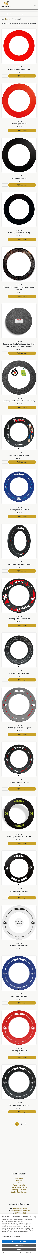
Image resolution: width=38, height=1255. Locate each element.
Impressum (19, 1178)
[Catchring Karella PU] (19, 100)
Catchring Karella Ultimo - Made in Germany (19, 401)
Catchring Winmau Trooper (19, 455)
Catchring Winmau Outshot (19, 673)
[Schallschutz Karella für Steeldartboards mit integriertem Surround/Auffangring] (19, 320)
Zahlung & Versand (19, 1190)
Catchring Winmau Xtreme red (19, 619)
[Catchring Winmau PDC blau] (19, 486)
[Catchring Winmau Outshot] (19, 650)
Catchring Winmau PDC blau (19, 510)
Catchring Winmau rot (19, 1051)
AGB (19, 1183)
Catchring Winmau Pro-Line (19, 782)
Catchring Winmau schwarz (19, 1105)
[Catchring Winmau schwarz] (19, 1082)
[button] (28, 13)
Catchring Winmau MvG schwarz (19, 837)
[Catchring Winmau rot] (19, 1027)
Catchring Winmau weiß (19, 946)
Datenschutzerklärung (19, 1187)
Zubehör (8, 19)
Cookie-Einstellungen (19, 1192)
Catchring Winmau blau (19, 996)
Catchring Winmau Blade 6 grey (19, 728)
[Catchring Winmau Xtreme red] (19, 595)
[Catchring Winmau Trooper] (19, 432)
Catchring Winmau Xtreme (19, 891)
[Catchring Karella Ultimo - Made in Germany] (19, 377)
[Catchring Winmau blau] (19, 973)
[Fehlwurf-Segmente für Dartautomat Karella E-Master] (19, 264)
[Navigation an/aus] (35, 5)
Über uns (19, 1180)
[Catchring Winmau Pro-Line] (19, 759)
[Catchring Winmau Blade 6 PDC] (19, 541)
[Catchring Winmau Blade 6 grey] (19, 704)
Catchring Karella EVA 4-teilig (19, 69)
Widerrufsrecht (19, 1185)
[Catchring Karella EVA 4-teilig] (19, 46)
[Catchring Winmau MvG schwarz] (19, 813)
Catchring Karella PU (19, 124)
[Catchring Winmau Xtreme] (19, 868)
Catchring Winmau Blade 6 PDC (19, 564)
